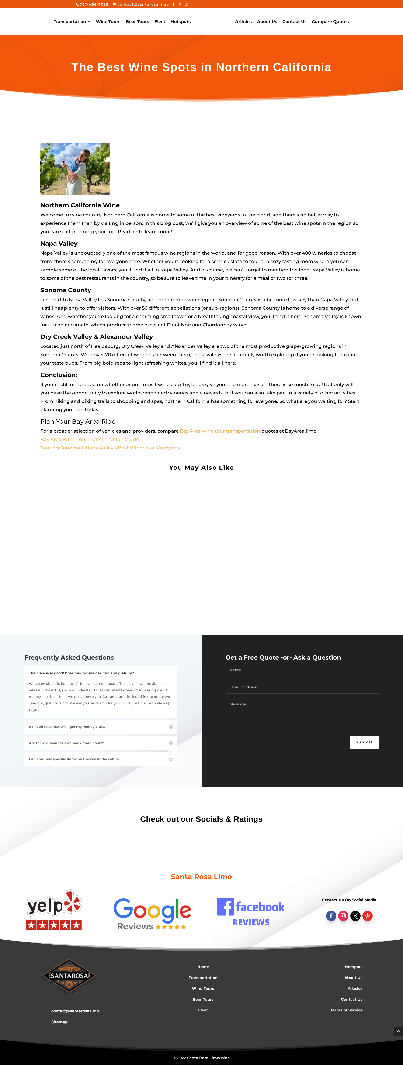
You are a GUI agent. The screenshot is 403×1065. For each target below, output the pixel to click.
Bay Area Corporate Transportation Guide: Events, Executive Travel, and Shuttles (144, 490)
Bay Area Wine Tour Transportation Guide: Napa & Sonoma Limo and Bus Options (145, 534)
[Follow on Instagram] (343, 916)
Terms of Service (346, 1010)
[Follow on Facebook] (331, 916)
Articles (243, 22)
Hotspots (180, 22)
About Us (267, 22)
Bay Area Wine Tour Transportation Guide (89, 439)
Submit (364, 742)
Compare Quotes (330, 22)
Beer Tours (137, 22)
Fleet (159, 22)
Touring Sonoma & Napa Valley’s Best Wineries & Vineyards (110, 448)
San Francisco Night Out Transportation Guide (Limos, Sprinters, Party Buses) (140, 579)
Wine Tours (108, 22)
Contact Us (294, 22)
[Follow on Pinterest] (367, 916)
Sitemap (59, 1022)
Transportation (70, 22)
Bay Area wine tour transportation (220, 431)
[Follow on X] (355, 916)
